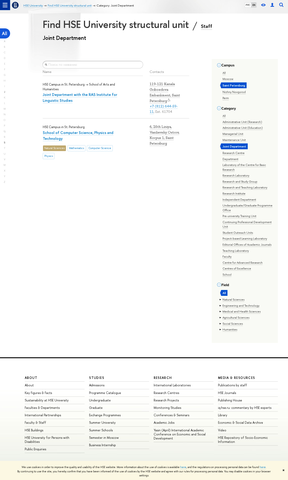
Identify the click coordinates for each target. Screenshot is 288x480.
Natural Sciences (233, 299)
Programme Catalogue (105, 393)
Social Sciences (233, 324)
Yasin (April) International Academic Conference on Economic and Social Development (180, 434)
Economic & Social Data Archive (240, 422)
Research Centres (166, 393)
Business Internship (102, 445)
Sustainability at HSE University (47, 400)
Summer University (102, 422)
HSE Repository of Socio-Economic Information (243, 439)
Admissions (96, 385)
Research (163, 378)
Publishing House (230, 400)
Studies (96, 378)
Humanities (230, 329)
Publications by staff (232, 385)
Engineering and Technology (241, 305)
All (4, 33)
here (183, 467)
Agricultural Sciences (236, 317)
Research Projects (166, 400)
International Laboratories (172, 385)
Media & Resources (236, 378)
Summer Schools (101, 430)
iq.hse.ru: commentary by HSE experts (244, 407)
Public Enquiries (35, 449)
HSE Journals (227, 393)
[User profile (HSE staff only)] (272, 5)
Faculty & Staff (35, 422)
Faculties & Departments (42, 407)
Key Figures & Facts (38, 393)
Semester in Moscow (104, 437)
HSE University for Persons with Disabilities (47, 439)
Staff (206, 26)
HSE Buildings (34, 430)
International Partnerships (43, 415)
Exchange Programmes (105, 415)
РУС (248, 5)
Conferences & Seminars (171, 415)
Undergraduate (100, 400)
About (31, 378)
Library (222, 415)
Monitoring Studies (167, 407)
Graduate (96, 407)
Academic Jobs (164, 422)
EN (253, 5)
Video (222, 430)
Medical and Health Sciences (242, 311)
